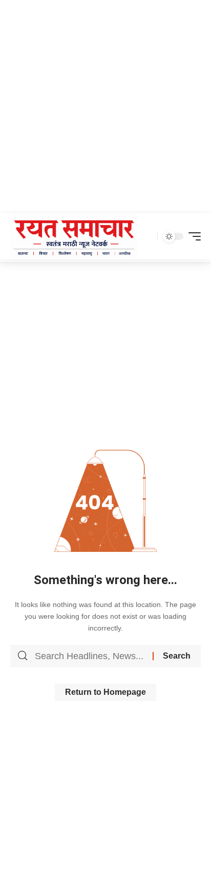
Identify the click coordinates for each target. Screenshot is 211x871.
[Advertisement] (105, 105)
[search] (147, 236)
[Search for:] (90, 656)
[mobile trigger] (192, 236)
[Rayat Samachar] (74, 236)
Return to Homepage (105, 692)
